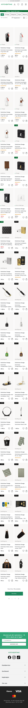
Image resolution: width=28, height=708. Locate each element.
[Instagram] (14, 657)
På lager (7, 14)
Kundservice (6, 665)
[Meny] (26, 4)
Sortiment (5, 671)
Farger (19, 14)
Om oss (4, 683)
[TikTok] (18, 657)
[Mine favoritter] (18, 4)
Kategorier (13, 14)
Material (25, 14)
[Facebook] (9, 657)
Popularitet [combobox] (17, 17)
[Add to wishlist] (9, 56)
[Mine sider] (14, 4)
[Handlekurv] (22, 4)
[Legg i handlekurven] (12, 56)
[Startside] (6, 4)
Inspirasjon (5, 677)
